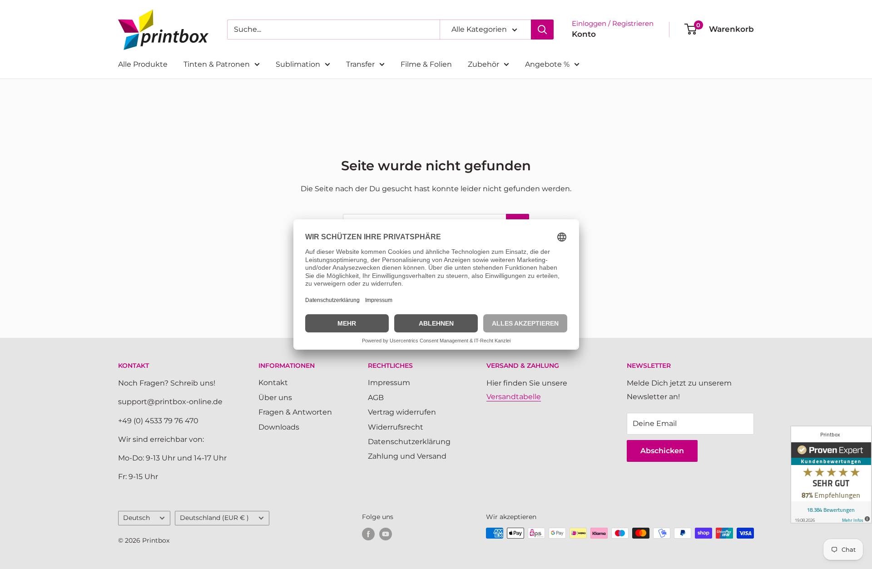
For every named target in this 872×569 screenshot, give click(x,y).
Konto (584, 34)
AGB (376, 397)
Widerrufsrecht (395, 427)
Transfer (360, 64)
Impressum (389, 382)
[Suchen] (542, 30)
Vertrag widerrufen (402, 412)
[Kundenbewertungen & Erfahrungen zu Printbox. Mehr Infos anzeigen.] (831, 475)
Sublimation (298, 64)
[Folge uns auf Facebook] (368, 534)
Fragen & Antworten (295, 412)
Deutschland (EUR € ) (214, 517)
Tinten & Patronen (216, 64)
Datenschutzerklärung (409, 441)
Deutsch (136, 517)
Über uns (275, 397)
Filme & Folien (426, 64)
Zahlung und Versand (407, 456)
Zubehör (483, 64)
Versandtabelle (513, 396)
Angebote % (547, 64)
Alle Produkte (143, 64)
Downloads (278, 427)
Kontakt (273, 382)
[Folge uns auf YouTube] (385, 534)
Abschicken (662, 450)
